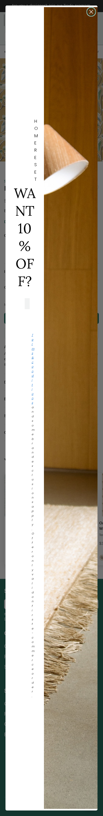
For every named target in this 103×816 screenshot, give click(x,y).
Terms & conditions (33, 369)
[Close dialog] (91, 12)
